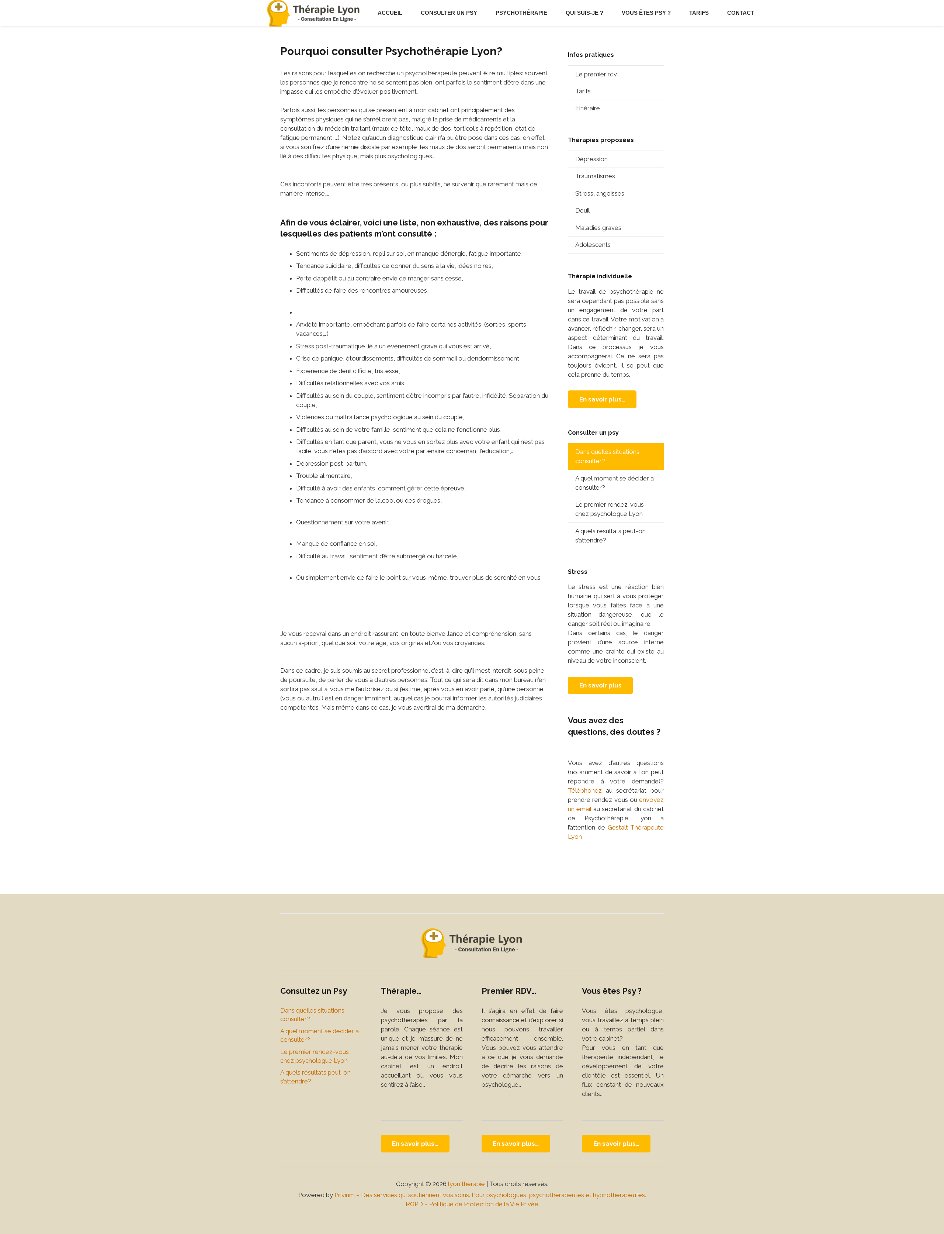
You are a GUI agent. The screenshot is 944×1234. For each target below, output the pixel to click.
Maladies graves (598, 227)
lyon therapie (466, 1184)
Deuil (582, 210)
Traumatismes (595, 176)
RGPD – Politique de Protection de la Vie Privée (472, 1204)
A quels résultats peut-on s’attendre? (610, 535)
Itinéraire (587, 108)
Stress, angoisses (599, 193)
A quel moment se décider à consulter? (614, 483)
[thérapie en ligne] (472, 943)
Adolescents (593, 244)
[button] (480, 13)
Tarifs (583, 91)
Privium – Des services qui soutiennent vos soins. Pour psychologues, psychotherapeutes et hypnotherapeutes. (490, 1195)
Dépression (591, 159)
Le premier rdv (596, 74)
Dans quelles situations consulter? (607, 456)
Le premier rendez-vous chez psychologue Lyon (609, 509)
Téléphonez (585, 790)
